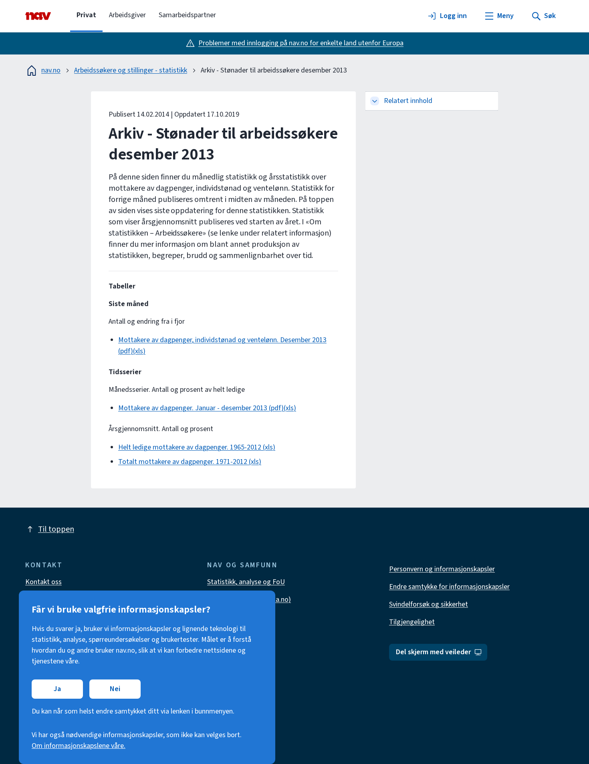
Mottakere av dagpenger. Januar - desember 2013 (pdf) (201, 408)
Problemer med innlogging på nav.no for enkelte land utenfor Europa (300, 43)
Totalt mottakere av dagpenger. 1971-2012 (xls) (189, 462)
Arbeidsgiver (127, 15)
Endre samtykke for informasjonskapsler (449, 587)
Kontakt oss (43, 582)
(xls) (139, 351)
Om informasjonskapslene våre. (78, 746)
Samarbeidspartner (187, 15)
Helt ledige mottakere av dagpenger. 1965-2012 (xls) (196, 447)
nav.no (51, 70)
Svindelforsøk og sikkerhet (428, 604)
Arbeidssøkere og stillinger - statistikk (130, 70)
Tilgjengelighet (412, 622)
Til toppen (56, 529)
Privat (86, 15)
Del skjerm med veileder (433, 652)
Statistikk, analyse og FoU (246, 582)
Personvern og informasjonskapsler (442, 569)
